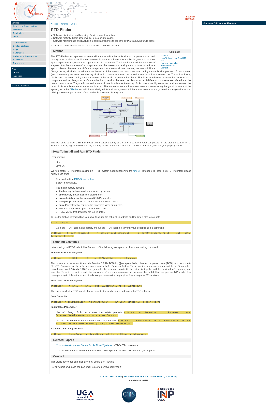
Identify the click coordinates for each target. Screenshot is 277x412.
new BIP (137, 171)
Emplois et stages (21, 46)
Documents (18, 63)
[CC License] (170, 376)
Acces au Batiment (20, 85)
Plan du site (17, 76)
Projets (16, 49)
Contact (164, 68)
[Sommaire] (52, 50)
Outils (74, 24)
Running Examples (169, 63)
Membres (17, 30)
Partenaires (18, 53)
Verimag (64, 24)
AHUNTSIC (158, 376)
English (190, 17)
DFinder (74, 89)
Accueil (54, 24)
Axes (14, 69)
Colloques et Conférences (25, 56)
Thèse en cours (20, 42)
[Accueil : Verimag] (138, 11)
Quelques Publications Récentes (219, 23)
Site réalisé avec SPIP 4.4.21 (137, 376)
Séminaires (18, 60)
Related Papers (168, 65)
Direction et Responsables (25, 26)
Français (190, 19)
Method (164, 55)
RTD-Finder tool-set (84, 179)
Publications (18, 33)
